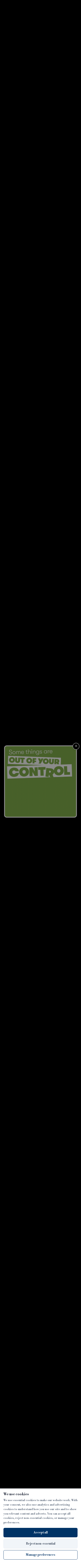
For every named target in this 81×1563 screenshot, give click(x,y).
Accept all (40, 1533)
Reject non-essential (40, 1544)
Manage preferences (40, 1555)
